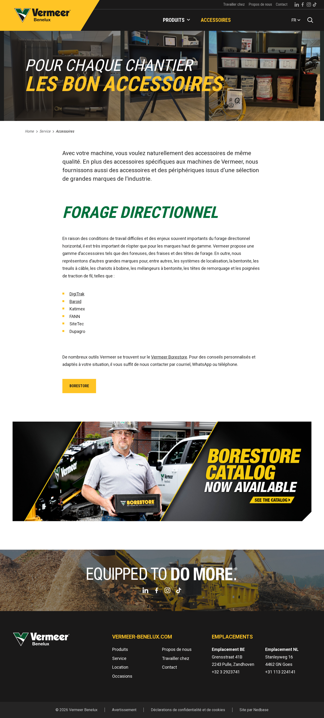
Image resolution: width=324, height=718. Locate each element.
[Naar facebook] (303, 4)
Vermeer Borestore (169, 356)
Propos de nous (260, 4)
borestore (79, 386)
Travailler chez (234, 4)
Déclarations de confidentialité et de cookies (188, 710)
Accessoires (216, 20)
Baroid (75, 301)
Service (119, 658)
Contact (281, 4)
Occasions (122, 676)
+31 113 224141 (280, 671)
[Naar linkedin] (297, 4)
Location (120, 667)
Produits (174, 20)
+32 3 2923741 (226, 671)
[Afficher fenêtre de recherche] (308, 20)
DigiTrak (76, 293)
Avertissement (124, 710)
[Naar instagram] (309, 4)
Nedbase (260, 710)
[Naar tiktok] (315, 4)
